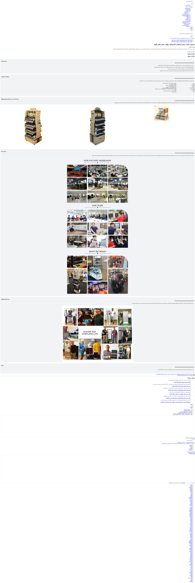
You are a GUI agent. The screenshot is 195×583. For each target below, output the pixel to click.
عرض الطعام (188, 16)
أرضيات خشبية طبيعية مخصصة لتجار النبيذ (182, 382)
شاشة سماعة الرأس (185, 22)
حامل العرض (164, 443)
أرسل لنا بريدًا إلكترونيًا (191, 51)
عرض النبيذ (189, 17)
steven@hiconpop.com (184, 411)
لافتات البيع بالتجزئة (185, 25)
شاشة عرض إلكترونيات (187, 21)
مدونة (192, 29)
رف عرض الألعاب (188, 19)
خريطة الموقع (179, 442)
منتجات (191, 36)
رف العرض (193, 443)
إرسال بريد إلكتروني (191, 452)
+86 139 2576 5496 (187, 410)
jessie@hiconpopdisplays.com (183, 412)
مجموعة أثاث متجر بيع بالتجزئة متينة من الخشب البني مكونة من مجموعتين (176, 402)
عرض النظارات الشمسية (186, 15)
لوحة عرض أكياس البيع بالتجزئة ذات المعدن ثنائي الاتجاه (179, 390)
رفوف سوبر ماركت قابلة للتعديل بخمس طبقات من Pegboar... (178, 398)
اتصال (192, 30)
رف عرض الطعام (182, 443)
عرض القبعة (186, 11)
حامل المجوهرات (176, 443)
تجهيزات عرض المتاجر (187, 23)
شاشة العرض (188, 9)
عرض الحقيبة (188, 20)
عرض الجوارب (186, 13)
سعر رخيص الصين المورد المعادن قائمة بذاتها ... (181, 386)
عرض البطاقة (188, 26)
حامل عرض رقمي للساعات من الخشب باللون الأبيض (180, 394)
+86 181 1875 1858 (187, 409)
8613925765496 (192, 453)
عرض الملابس (188, 10)
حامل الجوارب (188, 443)
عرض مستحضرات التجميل (186, 14)
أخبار (192, 405)
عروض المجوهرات (170, 443)
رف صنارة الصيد (188, 7)
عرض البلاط (188, 18)
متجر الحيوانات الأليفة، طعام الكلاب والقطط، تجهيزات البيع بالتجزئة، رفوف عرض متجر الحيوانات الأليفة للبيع (174, 374)
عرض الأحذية (186, 12)
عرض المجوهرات (188, 8)
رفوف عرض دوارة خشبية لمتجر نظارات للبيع (184, 375)
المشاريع (191, 28)
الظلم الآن (193, 438)
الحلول (191, 27)
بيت (192, 3)
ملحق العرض (186, 24)
